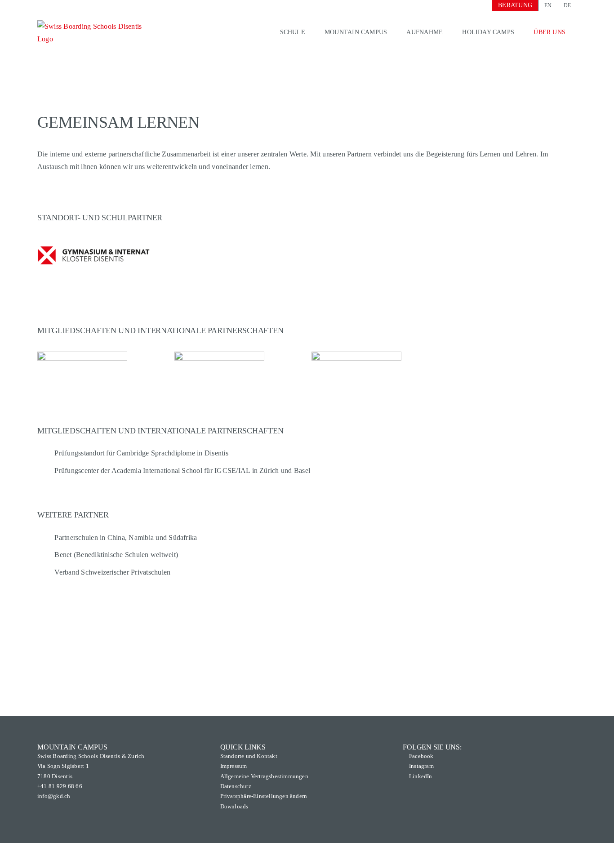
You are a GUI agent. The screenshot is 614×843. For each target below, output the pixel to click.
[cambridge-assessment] (82, 355)
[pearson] (219, 355)
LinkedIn (420, 776)
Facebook (421, 756)
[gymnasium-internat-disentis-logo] (93, 237)
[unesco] (356, 355)
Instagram (421, 766)
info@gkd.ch (54, 796)
